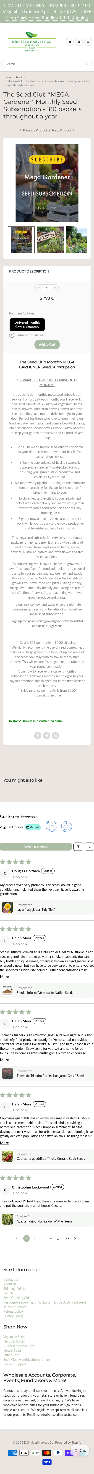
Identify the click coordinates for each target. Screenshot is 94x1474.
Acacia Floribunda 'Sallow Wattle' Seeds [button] (45, 1221)
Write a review (36, 846)
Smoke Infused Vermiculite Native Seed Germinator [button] (44, 993)
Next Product (62, 130)
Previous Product (34, 130)
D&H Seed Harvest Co (39, 1442)
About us (9, 1284)
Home (7, 77)
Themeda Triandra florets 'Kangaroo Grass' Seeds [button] (51, 1076)
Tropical (20, 77)
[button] (7, 907)
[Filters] (78, 847)
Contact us (11, 1279)
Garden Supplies (14, 1364)
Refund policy (13, 1311)
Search (8, 1293)
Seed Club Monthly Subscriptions (26, 1359)
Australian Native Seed (19, 1346)
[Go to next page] (76, 1238)
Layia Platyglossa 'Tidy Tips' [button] (36, 909)
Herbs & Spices (14, 1341)
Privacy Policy (13, 1316)
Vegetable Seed (14, 1337)
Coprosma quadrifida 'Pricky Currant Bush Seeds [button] (51, 1158)
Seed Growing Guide (17, 1298)
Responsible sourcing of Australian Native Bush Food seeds (44, 1302)
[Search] (87, 64)
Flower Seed (12, 1350)
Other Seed (11, 1355)
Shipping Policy (14, 1289)
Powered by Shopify (68, 1442)
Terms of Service (14, 1307)
